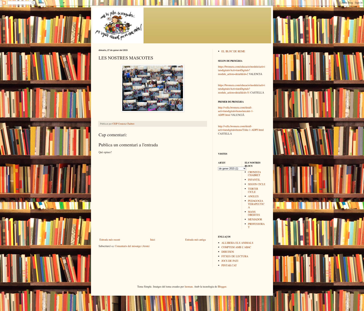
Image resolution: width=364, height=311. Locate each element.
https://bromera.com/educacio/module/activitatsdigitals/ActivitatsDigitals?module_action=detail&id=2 (241, 70)
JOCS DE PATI (229, 261)
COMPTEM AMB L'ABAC (236, 247)
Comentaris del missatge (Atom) (132, 246)
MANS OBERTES (254, 213)
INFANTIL (254, 179)
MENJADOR (255, 219)
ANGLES (253, 196)
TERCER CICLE (253, 190)
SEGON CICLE (256, 184)
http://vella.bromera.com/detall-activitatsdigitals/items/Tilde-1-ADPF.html (241, 128)
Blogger (222, 286)
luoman (189, 286)
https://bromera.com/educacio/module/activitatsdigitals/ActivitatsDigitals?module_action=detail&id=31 (241, 88)
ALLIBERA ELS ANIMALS (237, 243)
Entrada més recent (110, 239)
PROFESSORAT (256, 225)
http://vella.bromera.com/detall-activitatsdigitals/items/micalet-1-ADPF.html (235, 111)
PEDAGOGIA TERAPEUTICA (256, 204)
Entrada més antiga (195, 239)
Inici (152, 239)
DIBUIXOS (227, 251)
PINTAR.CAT (229, 265)
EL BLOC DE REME (233, 51)
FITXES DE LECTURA (234, 256)
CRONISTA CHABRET (254, 173)
